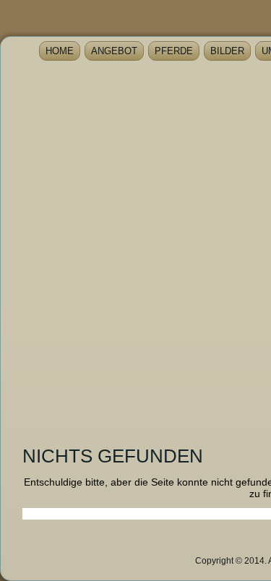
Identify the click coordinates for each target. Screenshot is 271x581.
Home (60, 51)
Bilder (227, 51)
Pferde (174, 51)
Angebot (114, 51)
